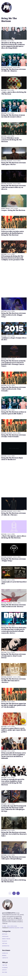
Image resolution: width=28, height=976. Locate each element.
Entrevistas (5, 945)
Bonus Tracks (6, 938)
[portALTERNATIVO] (6, 7)
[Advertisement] (14, 279)
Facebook (5, 967)
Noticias (4, 934)
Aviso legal (14, 926)
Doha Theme (20, 927)
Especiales (5, 936)
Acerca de (5, 953)
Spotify (4, 969)
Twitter (4, 965)
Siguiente (18, 893)
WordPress (12, 927)
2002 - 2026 (6, 926)
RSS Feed (4, 972)
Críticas (4, 943)
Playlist (4, 941)
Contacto (5, 957)
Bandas (4, 955)
